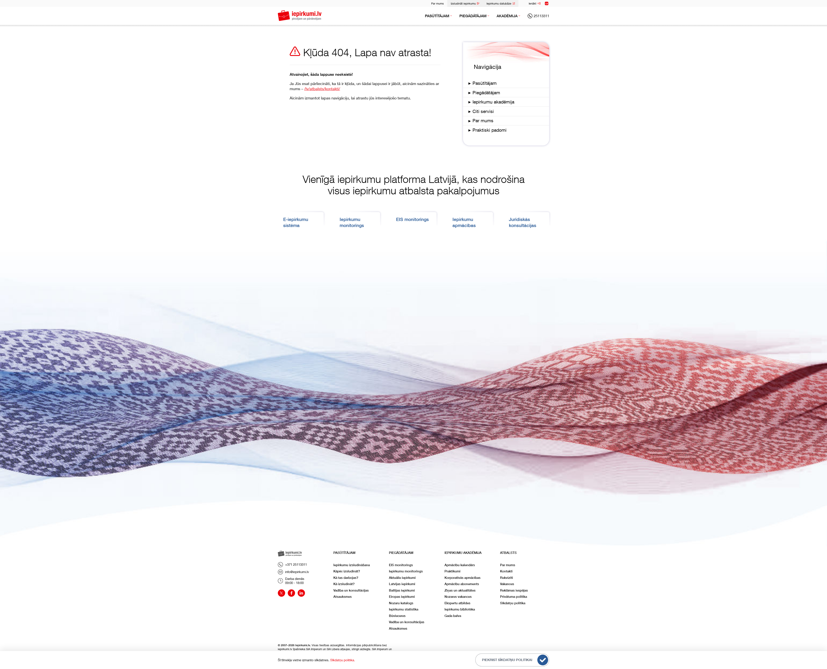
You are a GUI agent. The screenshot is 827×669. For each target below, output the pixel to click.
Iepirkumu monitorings (406, 571)
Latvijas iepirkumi (402, 584)
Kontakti (506, 571)
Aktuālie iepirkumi (402, 577)
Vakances (507, 584)
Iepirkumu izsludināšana (351, 565)
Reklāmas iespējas (514, 590)
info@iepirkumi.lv (297, 572)
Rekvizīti (506, 577)
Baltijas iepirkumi (402, 590)
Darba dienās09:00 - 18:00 (294, 581)
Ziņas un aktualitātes (460, 590)
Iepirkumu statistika (403, 609)
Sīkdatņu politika (512, 603)
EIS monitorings (412, 219)
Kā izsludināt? (343, 584)
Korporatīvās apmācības (462, 577)
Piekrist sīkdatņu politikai (507, 660)
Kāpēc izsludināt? (346, 571)
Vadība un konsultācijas (351, 590)
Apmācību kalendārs (460, 565)
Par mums (437, 3)
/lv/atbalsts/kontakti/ (322, 88)
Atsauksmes (342, 596)
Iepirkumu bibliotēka (460, 609)
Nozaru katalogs (401, 603)
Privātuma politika (513, 596)
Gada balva (453, 616)
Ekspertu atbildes (457, 603)
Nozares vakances (458, 596)
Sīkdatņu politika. (342, 660)
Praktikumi (452, 571)
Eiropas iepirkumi (402, 596)
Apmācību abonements (462, 584)
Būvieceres (397, 616)
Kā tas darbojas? (345, 577)
